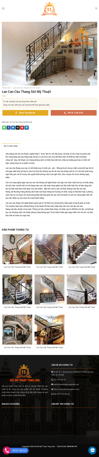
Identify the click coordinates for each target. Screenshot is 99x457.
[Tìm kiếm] (96, 8)
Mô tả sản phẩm (11, 146)
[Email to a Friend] (18, 128)
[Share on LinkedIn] (27, 128)
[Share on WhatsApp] (4, 128)
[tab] (11, 146)
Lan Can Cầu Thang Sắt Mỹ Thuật (27, 88)
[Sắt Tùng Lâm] (49, 8)
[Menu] (3, 8)
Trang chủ (6, 88)
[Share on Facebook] (9, 128)
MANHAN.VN (72, 446)
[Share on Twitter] (13, 128)
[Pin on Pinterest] (22, 128)
